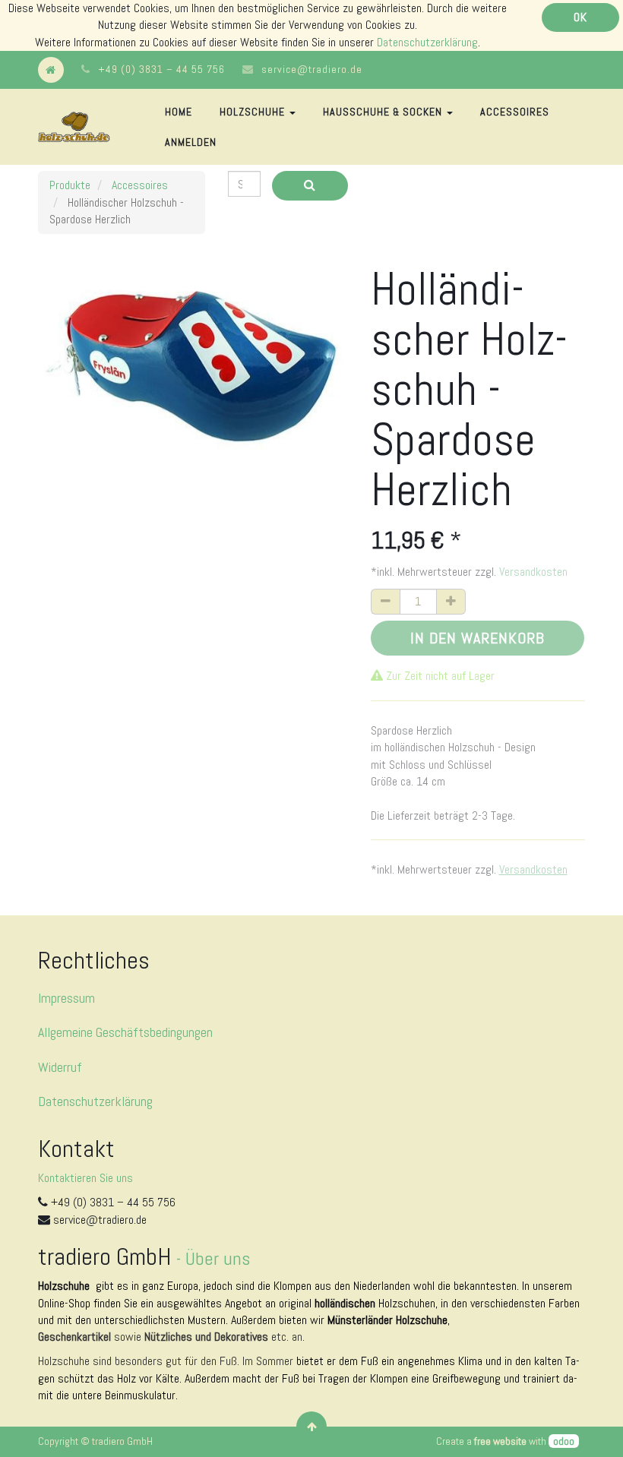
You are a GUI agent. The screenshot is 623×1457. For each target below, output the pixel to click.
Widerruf (60, 1067)
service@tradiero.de (311, 69)
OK (580, 17)
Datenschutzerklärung (427, 42)
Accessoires (140, 185)
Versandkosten (533, 572)
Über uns (217, 1258)
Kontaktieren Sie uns (85, 1178)
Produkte (69, 185)
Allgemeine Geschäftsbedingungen (125, 1032)
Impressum (66, 998)
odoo (563, 1441)
